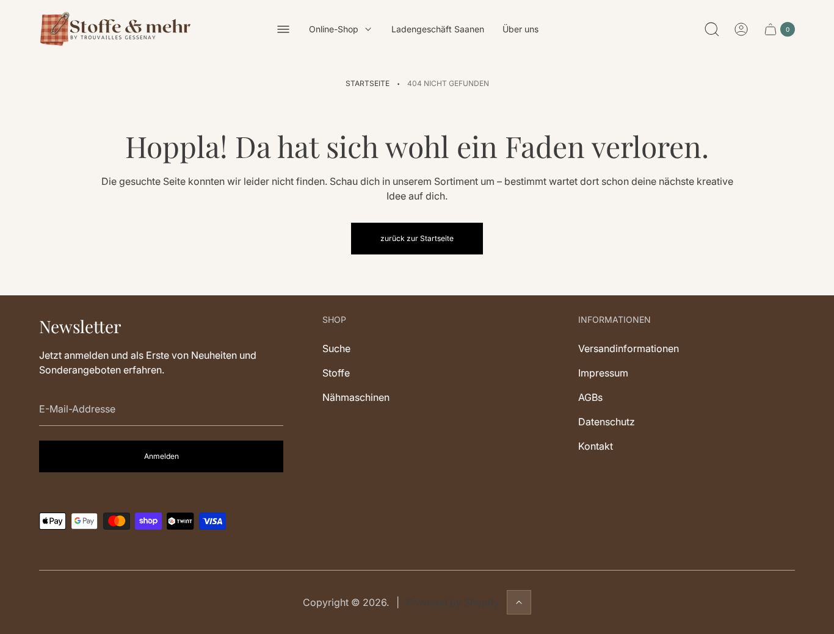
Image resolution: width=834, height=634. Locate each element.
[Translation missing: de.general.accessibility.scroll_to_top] (519, 602)
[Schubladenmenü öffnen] (283, 29)
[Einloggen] (741, 29)
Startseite (368, 83)
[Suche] (711, 29)
